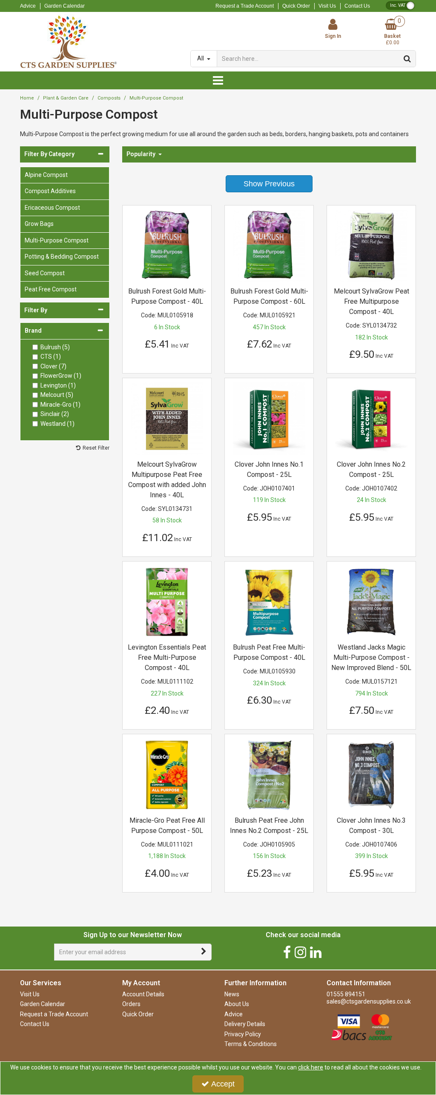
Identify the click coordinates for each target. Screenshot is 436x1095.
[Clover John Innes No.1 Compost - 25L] (269, 418)
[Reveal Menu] (218, 80)
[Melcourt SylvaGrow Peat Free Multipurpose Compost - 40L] (371, 245)
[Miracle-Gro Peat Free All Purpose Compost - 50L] (167, 774)
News (231, 994)
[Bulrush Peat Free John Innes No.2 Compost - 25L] (269, 774)
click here (310, 1067)
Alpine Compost (46, 174)
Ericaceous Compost (52, 207)
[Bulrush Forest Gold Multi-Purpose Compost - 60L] (269, 245)
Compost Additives (50, 191)
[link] (287, 952)
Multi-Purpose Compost (57, 240)
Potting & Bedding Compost (62, 256)
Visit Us (327, 6)
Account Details (143, 994)
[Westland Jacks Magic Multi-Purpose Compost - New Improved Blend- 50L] (371, 601)
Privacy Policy (242, 1034)
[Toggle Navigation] (218, 80)
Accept (223, 1084)
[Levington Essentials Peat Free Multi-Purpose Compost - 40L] (167, 601)
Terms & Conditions (250, 1044)
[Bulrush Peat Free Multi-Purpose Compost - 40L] (269, 601)
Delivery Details (244, 1024)
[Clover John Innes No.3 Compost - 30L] (371, 774)
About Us (236, 1004)
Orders (131, 1004)
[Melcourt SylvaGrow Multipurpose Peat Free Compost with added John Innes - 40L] (167, 418)
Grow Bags (39, 223)
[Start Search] (407, 58)
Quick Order (296, 6)
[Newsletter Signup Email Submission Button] (204, 952)
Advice (28, 6)
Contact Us (357, 6)
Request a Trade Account (244, 6)
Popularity (141, 154)
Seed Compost (45, 273)
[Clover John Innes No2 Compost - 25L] (371, 418)
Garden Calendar (64, 6)
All (201, 58)
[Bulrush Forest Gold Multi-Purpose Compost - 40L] (167, 245)
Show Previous (269, 184)
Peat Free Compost (51, 289)
